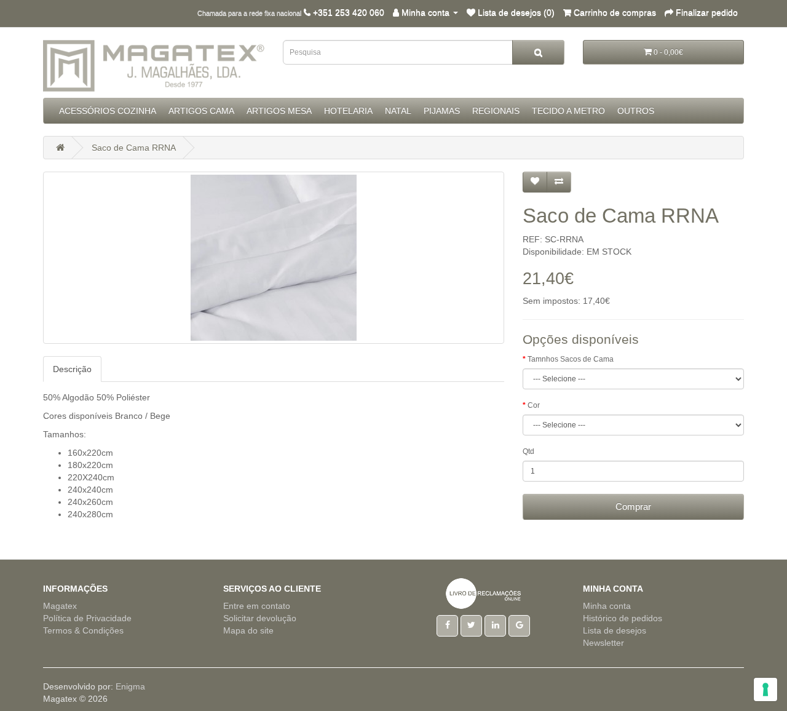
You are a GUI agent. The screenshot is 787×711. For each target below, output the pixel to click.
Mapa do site (248, 630)
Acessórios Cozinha (107, 111)
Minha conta (607, 606)
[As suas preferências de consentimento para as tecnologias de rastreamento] (765, 689)
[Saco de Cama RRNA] (273, 258)
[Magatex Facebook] (447, 625)
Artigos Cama (201, 111)
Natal (398, 111)
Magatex (60, 606)
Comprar (633, 506)
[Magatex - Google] (519, 625)
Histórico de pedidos (622, 618)
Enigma (130, 686)
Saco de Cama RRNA (134, 148)
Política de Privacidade (87, 618)
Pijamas (442, 111)
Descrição (72, 369)
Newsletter (603, 643)
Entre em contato (256, 606)
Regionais (496, 111)
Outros (635, 111)
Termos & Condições (83, 630)
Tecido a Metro (568, 111)
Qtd (528, 451)
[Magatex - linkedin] (495, 625)
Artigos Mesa (279, 111)
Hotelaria (348, 111)
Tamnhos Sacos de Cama (571, 359)
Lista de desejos (614, 630)
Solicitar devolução (259, 618)
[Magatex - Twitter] (471, 625)
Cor (534, 405)
